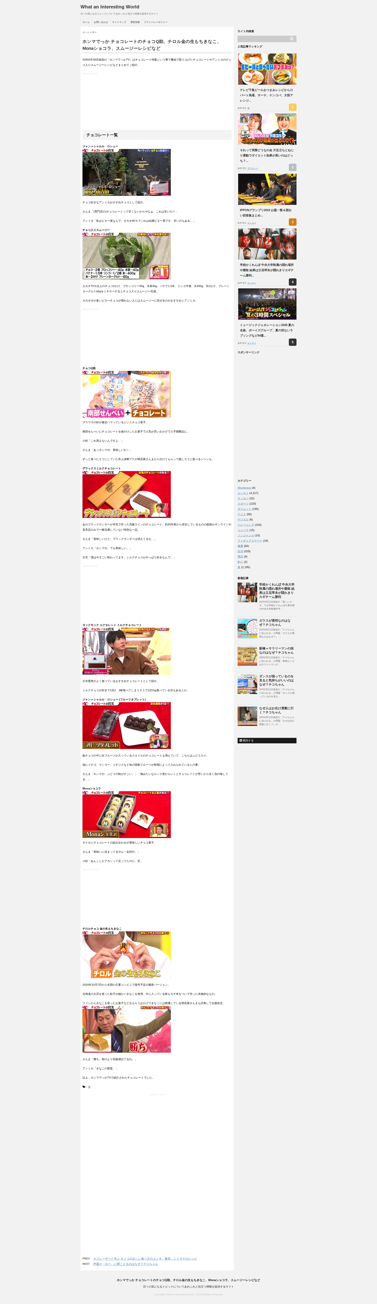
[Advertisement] (157, 102)
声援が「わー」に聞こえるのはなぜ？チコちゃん (125, 1264)
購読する (248, 740)
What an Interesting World (110, 6)
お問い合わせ (101, 22)
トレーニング (246, 524)
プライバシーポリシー (155, 22)
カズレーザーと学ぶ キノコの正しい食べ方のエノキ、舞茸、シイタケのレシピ (145, 1258)
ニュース (243, 530)
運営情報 (135, 22)
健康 (240, 546)
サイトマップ (119, 22)
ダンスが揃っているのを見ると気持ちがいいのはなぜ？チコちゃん (276, 680)
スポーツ (243, 503)
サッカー (243, 498)
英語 (240, 556)
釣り (240, 561)
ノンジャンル (246, 535)
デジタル (243, 519)
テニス (242, 514)
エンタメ (251, 223)
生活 (240, 551)
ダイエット (252, 168)
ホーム (86, 22)
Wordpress (244, 487)
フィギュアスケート (250, 540)
